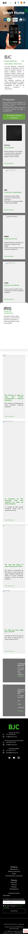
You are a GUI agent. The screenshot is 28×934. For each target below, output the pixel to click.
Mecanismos (14, 869)
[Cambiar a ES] (21, 3)
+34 (10, 734)
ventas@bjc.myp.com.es (12, 752)
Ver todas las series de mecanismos (14, 117)
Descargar (20, 676)
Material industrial (14, 871)
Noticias (14, 887)
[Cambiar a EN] (24, 3)
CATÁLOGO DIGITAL (14, 893)
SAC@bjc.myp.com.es (11, 737)
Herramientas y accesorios (14, 876)
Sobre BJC (13, 882)
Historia (14, 885)
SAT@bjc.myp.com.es (11, 744)
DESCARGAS (6, 895)
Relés (14, 874)
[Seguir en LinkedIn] (9, 758)
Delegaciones (14, 889)
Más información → (9, 163)
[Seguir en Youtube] (14, 758)
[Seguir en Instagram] (19, 758)
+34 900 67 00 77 (11, 750)
